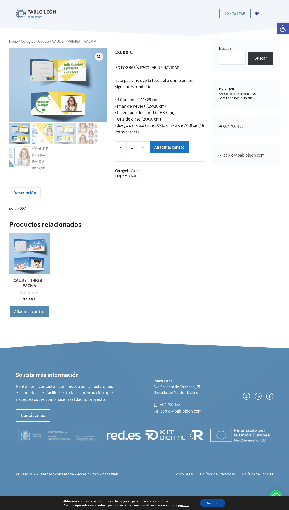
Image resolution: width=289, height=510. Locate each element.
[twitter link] (258, 396)
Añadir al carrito (169, 147)
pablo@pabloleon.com (244, 155)
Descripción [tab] (25, 192)
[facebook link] (269, 396)
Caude (43, 41)
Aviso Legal (184, 474)
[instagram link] (246, 396)
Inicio (13, 41)
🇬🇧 (257, 13)
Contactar (235, 13)
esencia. (68, 474)
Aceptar (213, 503)
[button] (283, 28)
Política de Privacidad (217, 474)
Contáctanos (33, 415)
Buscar (225, 48)
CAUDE (134, 176)
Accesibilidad (88, 474)
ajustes (183, 505)
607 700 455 (233, 126)
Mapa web (110, 474)
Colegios (28, 41)
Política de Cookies (257, 474)
